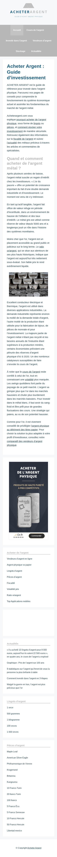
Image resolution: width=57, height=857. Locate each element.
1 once (10, 707)
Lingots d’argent (14, 571)
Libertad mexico (14, 831)
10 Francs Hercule (15, 818)
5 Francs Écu (13, 806)
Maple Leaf (12, 751)
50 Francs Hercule (15, 824)
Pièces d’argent (14, 577)
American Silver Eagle (17, 758)
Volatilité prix (13, 589)
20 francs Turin (14, 794)
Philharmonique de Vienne (19, 764)
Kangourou (12, 782)
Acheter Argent (34, 848)
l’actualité (12, 142)
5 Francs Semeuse (16, 812)
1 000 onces (12, 732)
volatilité (29, 379)
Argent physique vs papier (19, 565)
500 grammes (13, 714)
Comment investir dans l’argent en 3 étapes (27, 678)
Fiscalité (11, 583)
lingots (37, 123)
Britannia (11, 776)
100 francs (12, 800)
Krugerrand (12, 770)
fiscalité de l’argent (23, 139)
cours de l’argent (31, 371)
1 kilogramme (13, 720)
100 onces (12, 726)
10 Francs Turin (14, 788)
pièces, (10, 127)
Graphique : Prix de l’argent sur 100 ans (25, 663)
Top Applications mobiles (18, 601)
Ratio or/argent (14, 595)
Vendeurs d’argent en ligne (19, 559)
